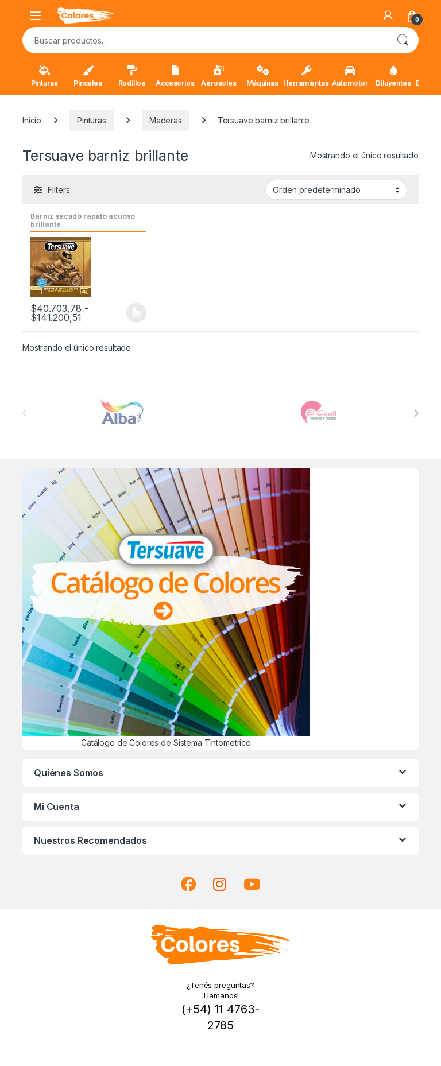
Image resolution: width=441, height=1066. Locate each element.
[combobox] (204, 40)
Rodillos (131, 83)
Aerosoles (219, 83)
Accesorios (175, 83)
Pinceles (88, 83)
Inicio (31, 120)
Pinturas (44, 83)
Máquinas (262, 83)
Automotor (350, 83)
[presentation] (416, 413)
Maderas (165, 120)
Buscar (402, 40)
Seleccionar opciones (124, 313)
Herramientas (306, 83)
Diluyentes (393, 83)
